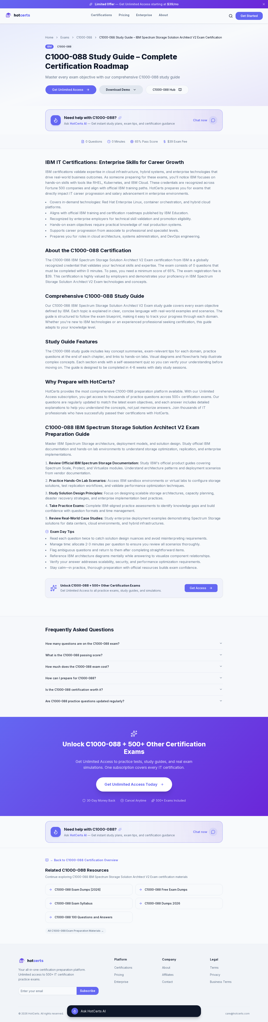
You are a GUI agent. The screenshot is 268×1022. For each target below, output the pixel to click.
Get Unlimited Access (67, 89)
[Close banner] (263, 4)
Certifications (101, 15)
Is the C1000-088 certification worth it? (74, 689)
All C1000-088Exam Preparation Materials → (76, 930)
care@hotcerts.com (237, 1013)
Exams (65, 37)
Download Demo (118, 89)
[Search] (231, 16)
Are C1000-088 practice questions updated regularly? (84, 701)
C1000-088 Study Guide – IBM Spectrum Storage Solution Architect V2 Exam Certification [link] (160, 37)
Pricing (124, 15)
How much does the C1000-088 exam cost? (77, 666)
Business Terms (221, 982)
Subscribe (87, 991)
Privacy (215, 974)
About (163, 15)
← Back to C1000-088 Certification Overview (84, 860)
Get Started (249, 16)
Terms (214, 967)
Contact (167, 982)
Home (49, 37)
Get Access (198, 588)
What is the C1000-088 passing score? (73, 655)
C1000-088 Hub (164, 89)
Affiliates (168, 974)
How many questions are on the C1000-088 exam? (82, 643)
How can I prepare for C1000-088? (70, 678)
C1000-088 (84, 37)
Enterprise (144, 15)
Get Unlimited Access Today (130, 784)
